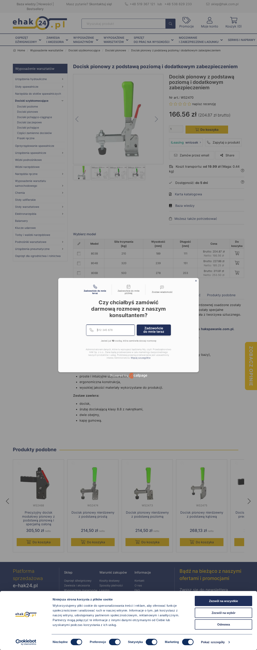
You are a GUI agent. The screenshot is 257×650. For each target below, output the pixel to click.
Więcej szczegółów (141, 358)
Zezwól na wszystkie (223, 601)
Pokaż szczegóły (213, 642)
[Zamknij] (196, 281)
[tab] (95, 289)
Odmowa (223, 624)
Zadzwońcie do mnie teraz (153, 330)
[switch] (114, 642)
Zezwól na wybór (224, 613)
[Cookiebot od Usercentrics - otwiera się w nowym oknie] (26, 642)
